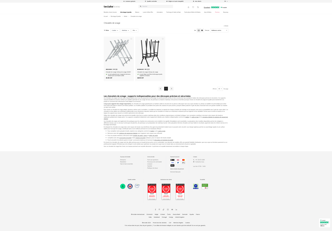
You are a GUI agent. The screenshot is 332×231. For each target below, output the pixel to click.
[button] (115, 30)
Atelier (125, 16)
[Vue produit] (198, 30)
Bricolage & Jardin (116, 16)
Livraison (149, 164)
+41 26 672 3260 (200, 160)
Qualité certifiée (132, 179)
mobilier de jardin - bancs (140, 135)
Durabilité (202, 179)
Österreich (150, 214)
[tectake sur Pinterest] (159, 209)
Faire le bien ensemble (126, 164)
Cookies (187, 222)
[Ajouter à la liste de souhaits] (131, 39)
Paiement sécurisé (174, 157)
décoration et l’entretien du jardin (163, 140)
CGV (170, 222)
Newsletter (123, 162)
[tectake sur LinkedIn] (176, 209)
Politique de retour (152, 168)
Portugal (164, 217)
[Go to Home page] (112, 6)
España (192, 214)
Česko (169, 214)
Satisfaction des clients (166, 179)
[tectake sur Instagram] (168, 209)
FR (225, 1)
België (156, 214)
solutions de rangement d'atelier (128, 133)
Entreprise (123, 160)
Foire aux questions (152, 160)
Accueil (106, 16)
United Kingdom (179, 217)
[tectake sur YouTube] (172, 209)
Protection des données (160, 222)
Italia (150, 217)
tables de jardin (153, 135)
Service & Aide (150, 157)
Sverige (171, 217)
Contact (195, 157)
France (198, 214)
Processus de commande (154, 162)
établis (187, 117)
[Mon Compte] (188, 7)
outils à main (195, 117)
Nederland (157, 217)
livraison (164, 225)
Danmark (184, 214)
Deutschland (176, 214)
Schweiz (162, 214)
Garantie (149, 166)
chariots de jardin (140, 138)
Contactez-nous (199, 162)
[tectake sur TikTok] (163, 209)
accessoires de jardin (125, 138)
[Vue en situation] (202, 30)
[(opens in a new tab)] (122, 186)
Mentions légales (178, 222)
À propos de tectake (125, 157)
